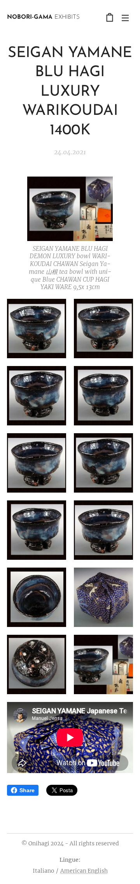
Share (27, 790)
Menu (125, 17)
